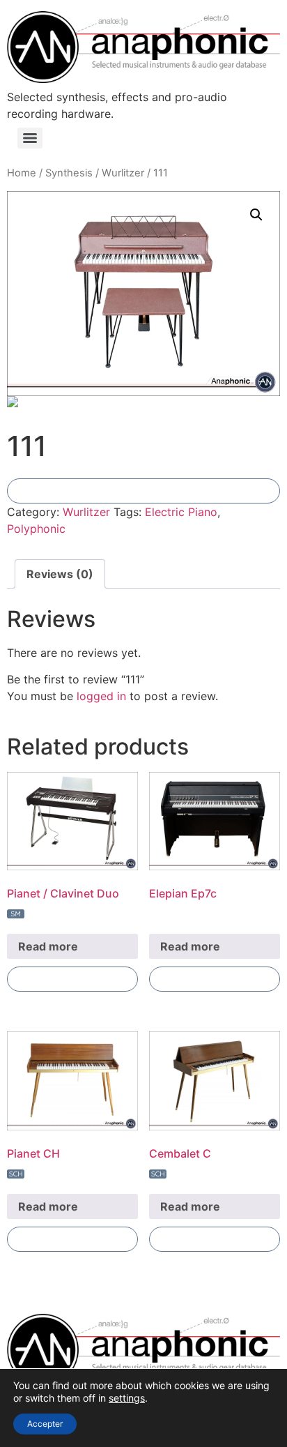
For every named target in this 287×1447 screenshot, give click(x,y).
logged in (101, 696)
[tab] (60, 574)
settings (127, 1398)
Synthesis (69, 173)
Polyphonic (36, 529)
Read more (48, 946)
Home (21, 173)
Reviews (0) (59, 574)
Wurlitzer (123, 173)
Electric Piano (181, 512)
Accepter (45, 1423)
